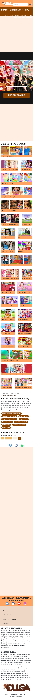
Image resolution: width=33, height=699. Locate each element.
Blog (4, 610)
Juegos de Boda (23, 419)
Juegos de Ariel (6, 427)
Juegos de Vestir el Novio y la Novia (11, 413)
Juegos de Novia (23, 416)
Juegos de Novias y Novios (9, 416)
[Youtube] (19, 603)
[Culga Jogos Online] (16, 687)
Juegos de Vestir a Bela (21, 421)
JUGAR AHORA (16, 95)
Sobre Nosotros (8, 615)
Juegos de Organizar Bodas (9, 419)
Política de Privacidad (9, 619)
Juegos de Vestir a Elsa (19, 424)
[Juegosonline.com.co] (8, 3)
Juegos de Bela (6, 424)
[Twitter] (10, 445)
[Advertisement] (16, 34)
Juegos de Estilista (7, 421)
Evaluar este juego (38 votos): (8, 435)
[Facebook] (16, 445)
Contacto (6, 623)
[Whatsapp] (22, 445)
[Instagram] (25, 603)
